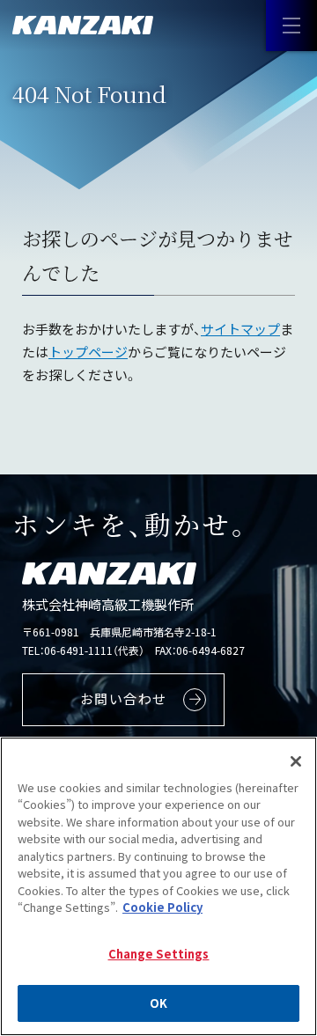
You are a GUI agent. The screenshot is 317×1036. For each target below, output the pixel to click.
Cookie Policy (162, 907)
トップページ (88, 351)
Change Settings (159, 953)
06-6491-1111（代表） (94, 650)
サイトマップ (240, 329)
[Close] (295, 761)
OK (158, 1003)
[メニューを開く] (291, 25)
